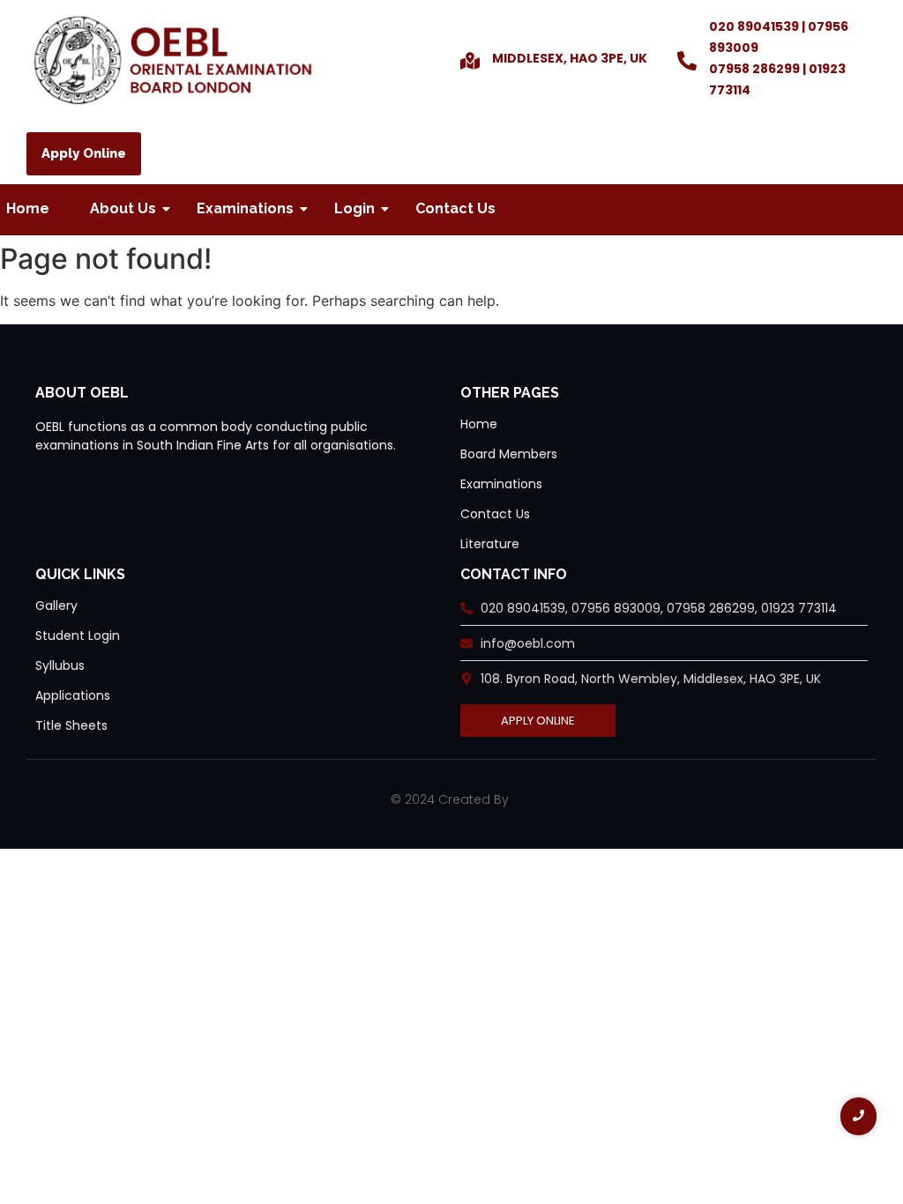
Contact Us (455, 208)
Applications (72, 695)
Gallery (56, 605)
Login (354, 208)
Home (27, 208)
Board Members (508, 454)
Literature (489, 544)
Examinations (245, 208)
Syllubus (60, 665)
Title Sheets (71, 725)
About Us (123, 208)
